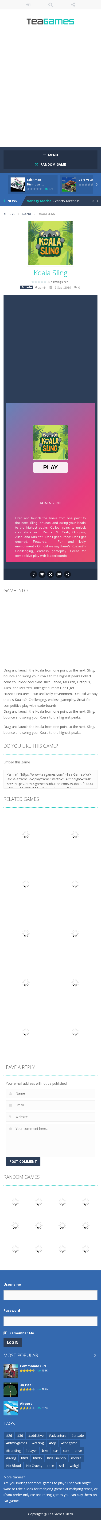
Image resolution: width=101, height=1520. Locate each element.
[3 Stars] (39, 282)
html (24, 1458)
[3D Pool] (11, 1389)
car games (11, 1500)
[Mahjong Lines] (38, 1201)
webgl (74, 1465)
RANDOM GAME (52, 164)
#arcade (77, 1435)
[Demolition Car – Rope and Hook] (62, 1248)
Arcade (26, 214)
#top (52, 1443)
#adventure (57, 1435)
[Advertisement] (50, 88)
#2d (9, 1435)
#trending (13, 1450)
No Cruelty (34, 1465)
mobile (76, 1458)
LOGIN (28, 4)
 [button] (58, 574)
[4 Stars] (42, 282)
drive (78, 1450)
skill (62, 1465)
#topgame (69, 1443)
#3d (20, 1435)
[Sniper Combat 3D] (62, 1225)
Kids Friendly (56, 1458)
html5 (37, 1458)
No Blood (13, 1465)
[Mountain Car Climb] (15, 1201)
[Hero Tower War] (15, 1225)
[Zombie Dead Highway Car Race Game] (85, 1201)
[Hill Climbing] (15, 1248)
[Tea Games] (50, 23)
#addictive (36, 1435)
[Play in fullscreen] (50, 574)
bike (45, 1450)
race (50, 1465)
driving (11, 1458)
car (55, 1450)
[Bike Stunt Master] (38, 1225)
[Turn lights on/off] (33, 574)
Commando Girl (33, 1366)
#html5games (16, 1443)
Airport (26, 1403)
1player (31, 1450)
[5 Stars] (45, 282)
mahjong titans (80, 1489)
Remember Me (21, 1333)
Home (11, 214)
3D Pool (26, 1385)
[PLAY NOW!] (18, 184)
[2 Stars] (36, 282)
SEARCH (51, 4)
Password (12, 1310)
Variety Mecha (39, 201)
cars (66, 1450)
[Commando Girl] (11, 1370)
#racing (38, 1443)
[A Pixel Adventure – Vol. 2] (38, 1248)
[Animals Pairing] (85, 1248)
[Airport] (11, 1408)
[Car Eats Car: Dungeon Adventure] (85, 1225)
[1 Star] (33, 282)
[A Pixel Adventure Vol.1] (62, 1201)
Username (12, 1284)
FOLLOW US (73, 4)
